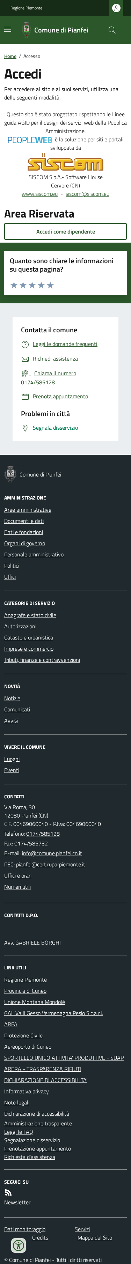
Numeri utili (17, 886)
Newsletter (17, 1202)
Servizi (82, 1229)
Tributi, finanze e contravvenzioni (42, 660)
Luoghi (12, 759)
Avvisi (11, 720)
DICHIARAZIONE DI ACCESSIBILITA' (45, 1080)
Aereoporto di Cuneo (27, 1046)
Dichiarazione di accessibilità (36, 1113)
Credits (40, 1237)
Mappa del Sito (95, 1237)
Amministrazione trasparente (38, 1123)
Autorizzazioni (20, 626)
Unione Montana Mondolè (34, 1002)
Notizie (12, 698)
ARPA (10, 1024)
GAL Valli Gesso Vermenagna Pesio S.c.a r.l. (53, 1013)
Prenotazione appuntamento (37, 1148)
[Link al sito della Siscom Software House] (65, 162)
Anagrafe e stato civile (30, 615)
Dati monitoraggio (24, 1229)
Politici (11, 565)
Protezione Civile (23, 1035)
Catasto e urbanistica (28, 637)
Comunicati (17, 709)
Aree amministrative (27, 509)
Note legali (16, 1102)
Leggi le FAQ (18, 1132)
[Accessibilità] (18, 1245)
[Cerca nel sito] (109, 30)
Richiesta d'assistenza (29, 1157)
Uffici (10, 576)
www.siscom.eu (40, 194)
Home (10, 56)
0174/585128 (43, 833)
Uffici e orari (17, 875)
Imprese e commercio (28, 648)
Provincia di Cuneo (25, 990)
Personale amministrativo (34, 554)
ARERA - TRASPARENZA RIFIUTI (42, 1069)
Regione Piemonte (26, 8)
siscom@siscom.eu (87, 194)
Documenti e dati (24, 521)
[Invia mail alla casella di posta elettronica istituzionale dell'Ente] (52, 853)
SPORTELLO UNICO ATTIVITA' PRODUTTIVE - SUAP (64, 1058)
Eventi (11, 770)
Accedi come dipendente (65, 231)
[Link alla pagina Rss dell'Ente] (8, 1192)
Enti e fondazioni (23, 532)
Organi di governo (24, 543)
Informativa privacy (26, 1091)
